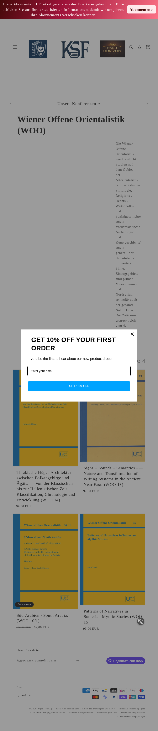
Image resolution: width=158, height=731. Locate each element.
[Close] (132, 334)
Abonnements (141, 9)
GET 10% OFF (79, 386)
